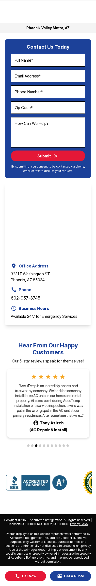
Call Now (25, 576)
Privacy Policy (79, 524)
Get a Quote (70, 576)
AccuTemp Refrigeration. (46, 520)
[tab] (28, 445)
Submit (48, 156)
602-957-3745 (25, 298)
